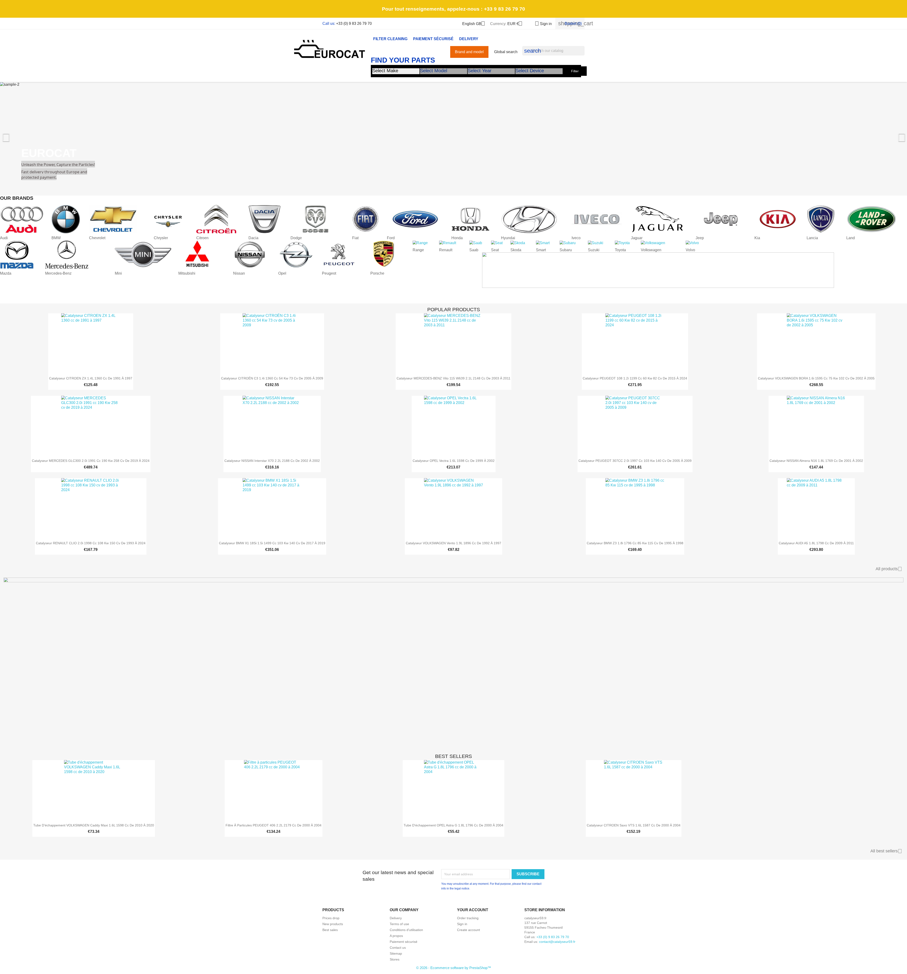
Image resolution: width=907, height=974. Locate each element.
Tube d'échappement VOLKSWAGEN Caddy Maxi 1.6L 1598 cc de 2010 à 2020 (93, 825)
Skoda (515, 250)
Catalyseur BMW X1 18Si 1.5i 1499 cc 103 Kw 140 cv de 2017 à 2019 (272, 543)
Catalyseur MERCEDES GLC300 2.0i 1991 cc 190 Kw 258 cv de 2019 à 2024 (91, 461)
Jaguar (636, 238)
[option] (453, 135)
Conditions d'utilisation (406, 930)
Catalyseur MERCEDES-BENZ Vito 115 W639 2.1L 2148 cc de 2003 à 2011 (453, 378)
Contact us (398, 947)
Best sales (330, 930)
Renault (445, 250)
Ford (391, 238)
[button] (68, 135)
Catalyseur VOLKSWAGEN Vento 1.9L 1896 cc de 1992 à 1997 (453, 543)
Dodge (296, 238)
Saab (473, 250)
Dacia (253, 238)
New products (332, 924)
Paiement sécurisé (433, 39)
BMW (56, 238)
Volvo (690, 250)
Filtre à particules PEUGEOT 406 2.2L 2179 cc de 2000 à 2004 (273, 825)
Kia (757, 238)
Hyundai (508, 238)
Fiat (355, 238)
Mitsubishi (186, 273)
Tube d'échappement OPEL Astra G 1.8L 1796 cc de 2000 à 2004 (453, 825)
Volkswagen (651, 250)
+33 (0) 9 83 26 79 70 (354, 23)
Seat (495, 250)
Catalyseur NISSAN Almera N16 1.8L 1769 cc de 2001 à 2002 (816, 461)
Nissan (239, 273)
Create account (468, 930)
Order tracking (468, 918)
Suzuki (593, 250)
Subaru (566, 250)
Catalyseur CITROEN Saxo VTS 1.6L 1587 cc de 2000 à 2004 (633, 825)
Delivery (468, 39)
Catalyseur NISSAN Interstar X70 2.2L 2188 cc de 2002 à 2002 (272, 461)
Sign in (462, 924)
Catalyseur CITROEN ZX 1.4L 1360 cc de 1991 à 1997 (90, 378)
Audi (4, 238)
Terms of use (399, 924)
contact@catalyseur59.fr (557, 942)
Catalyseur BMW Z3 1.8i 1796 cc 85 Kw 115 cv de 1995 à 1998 (635, 543)
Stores (394, 959)
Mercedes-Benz (58, 273)
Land (850, 238)
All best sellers (886, 851)
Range (418, 250)
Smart (541, 250)
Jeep (700, 238)
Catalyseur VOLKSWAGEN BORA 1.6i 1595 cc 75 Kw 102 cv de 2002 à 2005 (816, 378)
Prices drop (330, 918)
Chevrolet (97, 238)
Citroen (202, 238)
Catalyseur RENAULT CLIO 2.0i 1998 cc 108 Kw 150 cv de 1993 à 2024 (90, 543)
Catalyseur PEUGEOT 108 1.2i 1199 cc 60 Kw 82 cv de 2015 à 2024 (635, 378)
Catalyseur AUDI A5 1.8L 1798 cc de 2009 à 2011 (816, 543)
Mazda (5, 273)
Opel (282, 273)
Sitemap (396, 953)
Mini (118, 273)
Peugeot (329, 273)
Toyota (620, 250)
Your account (472, 910)
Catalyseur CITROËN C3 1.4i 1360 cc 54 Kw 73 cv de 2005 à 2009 (272, 378)
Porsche (377, 273)
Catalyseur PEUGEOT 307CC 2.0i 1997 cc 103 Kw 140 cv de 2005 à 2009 (635, 461)
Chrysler (161, 238)
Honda (457, 238)
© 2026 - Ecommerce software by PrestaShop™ (453, 968)
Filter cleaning (390, 39)
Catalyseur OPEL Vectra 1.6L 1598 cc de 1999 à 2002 (454, 461)
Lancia (812, 238)
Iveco (576, 238)
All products (889, 569)
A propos (396, 936)
